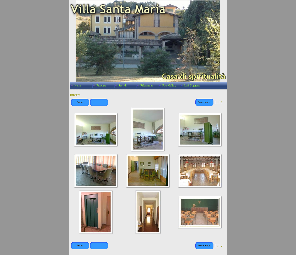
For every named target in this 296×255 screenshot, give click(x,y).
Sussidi (122, 85)
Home (77, 85)
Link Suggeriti (192, 85)
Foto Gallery (169, 85)
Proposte (101, 85)
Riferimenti (146, 85)
